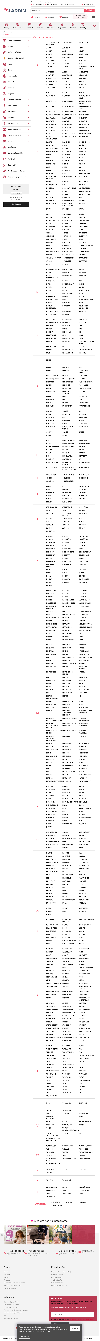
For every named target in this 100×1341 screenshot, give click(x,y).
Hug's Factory (52, 462)
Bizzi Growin (84, 173)
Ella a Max (51, 338)
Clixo (64, 239)
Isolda (49, 502)
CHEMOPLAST (84, 475)
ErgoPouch (51, 347)
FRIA (64, 397)
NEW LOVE (83, 802)
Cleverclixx (67, 236)
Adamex (82, 48)
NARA (48, 793)
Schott (65, 974)
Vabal (49, 1110)
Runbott (82, 944)
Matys (65, 677)
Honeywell (67, 456)
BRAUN (65, 191)
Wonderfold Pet (69, 1158)
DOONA (82, 303)
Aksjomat (50, 60)
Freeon (82, 391)
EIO (80, 332)
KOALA (49, 576)
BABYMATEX (51, 124)
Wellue (65, 1149)
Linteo (65, 621)
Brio (48, 194)
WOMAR (82, 1155)
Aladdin (82, 60)
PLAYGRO (50, 884)
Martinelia (51, 667)
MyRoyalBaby (85, 781)
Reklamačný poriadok (11, 1305)
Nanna (81, 786)
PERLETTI (50, 865)
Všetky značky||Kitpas (52, 1134)
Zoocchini (66, 1193)
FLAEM (49, 385)
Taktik (81, 1046)
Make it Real (84, 654)
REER (48, 934)
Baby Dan (50, 106)
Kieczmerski (84, 555)
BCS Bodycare (52, 148)
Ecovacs (82, 323)
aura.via (82, 85)
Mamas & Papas (85, 657)
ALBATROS (50, 64)
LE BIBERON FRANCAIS (51, 607)
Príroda (50, 900)
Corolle (82, 248)
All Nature (51, 67)
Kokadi (82, 576)
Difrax (49, 287)
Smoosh (65, 998)
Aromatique (51, 81)
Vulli (81, 1133)
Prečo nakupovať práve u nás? (14, 1283)
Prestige (82, 897)
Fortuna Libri (85, 388)
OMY (64, 841)
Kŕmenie (11, 88)
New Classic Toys (70, 802)
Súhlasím (75, 1328)
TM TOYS (49, 1068)
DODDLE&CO (67, 293)
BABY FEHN (50, 112)
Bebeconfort (52, 151)
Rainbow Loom (52, 925)
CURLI (48, 264)
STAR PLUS (83, 1016)
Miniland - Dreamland (84, 719)
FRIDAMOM (50, 400)
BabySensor (84, 131)
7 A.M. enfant (57, 1205)
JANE (64, 510)
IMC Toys (82, 489)
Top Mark (83, 1074)
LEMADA (49, 612)
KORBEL (49, 582)
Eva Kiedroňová (86, 350)
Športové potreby (14, 129)
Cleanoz (50, 236)
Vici (64, 1117)
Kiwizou (82, 570)
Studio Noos (84, 1028)
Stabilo (49, 1016)
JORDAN (49, 525)
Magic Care (84, 651)
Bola (64, 185)
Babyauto (66, 118)
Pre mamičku (13, 123)
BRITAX (65, 194)
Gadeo (65, 411)
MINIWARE (66, 744)
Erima (64, 347)
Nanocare (66, 789)
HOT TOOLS (66, 459)
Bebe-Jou (82, 148)
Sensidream (67, 964)
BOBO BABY (83, 182)
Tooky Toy (83, 1071)
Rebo (64, 928)
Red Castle (51, 931)
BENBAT (82, 155)
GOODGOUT (83, 427)
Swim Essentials (69, 1038)
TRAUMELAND (84, 1080)
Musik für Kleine (69, 772)
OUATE (49, 848)
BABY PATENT (84, 115)
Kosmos (65, 582)
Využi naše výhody (57, 1280)
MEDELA (65, 687)
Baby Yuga (50, 118)
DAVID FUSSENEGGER (52, 277)
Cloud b (49, 242)
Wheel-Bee (83, 1149)
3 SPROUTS (55, 1202)
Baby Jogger (67, 112)
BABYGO (65, 121)
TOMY (64, 1071)
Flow (48, 388)
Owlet (65, 848)
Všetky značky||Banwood (70, 1129)
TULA (48, 1093)
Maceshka (83, 645)
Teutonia (50, 1055)
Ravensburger (85, 925)
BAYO (64, 145)
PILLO (81, 872)
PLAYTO (65, 884)
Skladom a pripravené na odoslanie (17, 178)
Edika (81, 326)
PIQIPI (48, 878)
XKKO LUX (50, 1172)
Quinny (49, 911)
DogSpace (50, 296)
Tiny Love (50, 1065)
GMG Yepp (50, 424)
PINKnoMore (67, 875)
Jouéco (65, 525)
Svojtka (82, 1034)
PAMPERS (66, 856)
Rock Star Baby (69, 940)
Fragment (50, 391)
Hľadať (90, 10)
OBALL (65, 832)
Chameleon (51, 475)
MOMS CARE (83, 753)
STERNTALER (84, 1022)
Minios (49, 744)
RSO (5, 1316)
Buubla (82, 204)
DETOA (65, 281)
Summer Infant (85, 1031)
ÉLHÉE (48, 360)
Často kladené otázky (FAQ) (61, 1272)
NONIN (65, 814)
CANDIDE (66, 217)
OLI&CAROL (83, 838)
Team (81, 1049)
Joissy (49, 522)
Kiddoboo (66, 549)
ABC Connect (68, 43)
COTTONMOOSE (52, 252)
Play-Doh (66, 881)
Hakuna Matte (68, 440)
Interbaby (83, 496)
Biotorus (50, 173)
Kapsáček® (83, 539)
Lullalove (66, 637)
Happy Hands (68, 443)
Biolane (82, 170)
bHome (65, 164)
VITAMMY (82, 1125)
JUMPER (65, 528)
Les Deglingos (68, 615)
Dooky (49, 303)
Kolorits (66, 579)
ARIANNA (82, 78)
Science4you (51, 958)
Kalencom (83, 536)
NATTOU (65, 796)
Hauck (81, 450)
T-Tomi (49, 1046)
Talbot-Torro (52, 1049)
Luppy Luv (83, 640)
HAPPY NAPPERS (52, 447)
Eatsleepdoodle (53, 323)
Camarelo (66, 214)
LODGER (65, 630)
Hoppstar (83, 456)
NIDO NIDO (50, 808)
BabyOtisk (66, 127)
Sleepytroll (51, 986)
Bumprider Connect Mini (68, 205)
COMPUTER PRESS (86, 245)
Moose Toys (67, 762)
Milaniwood (67, 701)
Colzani (82, 242)
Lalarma (82, 594)
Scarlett (83, 955)
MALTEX (49, 657)
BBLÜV (81, 145)
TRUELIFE (50, 1087)
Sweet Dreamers (53, 1038)
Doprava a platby (57, 1275)
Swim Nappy (84, 1038)
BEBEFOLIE (66, 151)
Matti (48, 677)
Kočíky (10, 70)
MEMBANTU (67, 693)
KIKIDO (81, 558)
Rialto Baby (51, 937)
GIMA (64, 417)
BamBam (66, 142)
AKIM (81, 57)
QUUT (48, 914)
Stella (49, 1022)
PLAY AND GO (84, 878)
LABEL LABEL (51, 591)
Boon (48, 191)
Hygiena (11, 94)
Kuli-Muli (83, 582)
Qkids (48, 908)
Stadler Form (68, 1016)
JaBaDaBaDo (51, 507)
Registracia (51, 17)
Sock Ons (50, 1006)
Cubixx (49, 261)
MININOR (82, 736)
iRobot (82, 499)
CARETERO (83, 223)
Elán (81, 335)
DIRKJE (49, 290)
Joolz (81, 522)
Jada (48, 510)
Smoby (49, 998)
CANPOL (82, 217)
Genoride (66, 414)
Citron (65, 233)
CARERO (65, 223)
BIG (80, 167)
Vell (80, 1110)
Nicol (81, 805)
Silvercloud (51, 977)
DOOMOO (66, 303)
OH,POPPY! (50, 835)
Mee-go (49, 690)
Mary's (65, 667)
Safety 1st (67, 949)
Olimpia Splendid (53, 841)
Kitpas (65, 570)
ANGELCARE (83, 72)
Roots (49, 944)
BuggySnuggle (68, 201)
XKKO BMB (83, 1169)
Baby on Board (69, 115)
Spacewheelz (52, 1009)
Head (48, 453)
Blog (32, 2)
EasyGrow (67, 319)
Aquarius (83, 75)
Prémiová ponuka (14, 40)
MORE (48, 765)
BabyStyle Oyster (70, 137)
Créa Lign (83, 255)
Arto (64, 81)
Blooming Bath (69, 176)
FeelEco (65, 370)
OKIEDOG (50, 838)
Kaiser (65, 536)
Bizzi (64, 173)
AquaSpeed (51, 78)
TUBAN (65, 1090)
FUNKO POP (83, 403)
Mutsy (81, 772)
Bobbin (65, 182)
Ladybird (50, 594)
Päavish (49, 853)
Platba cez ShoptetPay (59, 1285)
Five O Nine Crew (86, 382)
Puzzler (82, 903)
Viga (48, 1122)
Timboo (82, 1062)
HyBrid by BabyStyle (67, 463)
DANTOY (65, 272)
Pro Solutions (68, 900)
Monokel (83, 756)
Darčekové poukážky (15, 153)
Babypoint (51, 131)
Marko (82, 664)
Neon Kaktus (68, 799)
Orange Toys (84, 841)
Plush (48, 890)
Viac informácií (45, 1331)
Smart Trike (67, 992)
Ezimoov (82, 353)
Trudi (81, 1083)
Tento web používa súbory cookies (16, 1310)
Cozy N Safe (67, 252)
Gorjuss (50, 432)
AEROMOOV (83, 54)
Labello (65, 591)
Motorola (83, 765)
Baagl (81, 93)
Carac (49, 223)
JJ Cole (49, 519)
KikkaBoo (50, 561)
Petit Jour (66, 865)
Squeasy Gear (68, 1013)
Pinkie (48, 875)
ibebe (64, 486)
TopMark (50, 1077)
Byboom (66, 209)
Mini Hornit (84, 708)
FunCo (65, 403)
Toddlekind (67, 1068)
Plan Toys (66, 878)
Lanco (65, 597)
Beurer (65, 161)
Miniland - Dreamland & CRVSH (52, 725)
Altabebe (50, 72)
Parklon (82, 856)
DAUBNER (82, 272)
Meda (81, 684)
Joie (80, 519)
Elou (81, 338)
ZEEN (64, 1190)
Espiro (49, 350)
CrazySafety (68, 255)
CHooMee (50, 481)
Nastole (66, 793)
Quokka (82, 911)
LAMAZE (49, 597)
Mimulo (65, 708)
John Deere (67, 519)
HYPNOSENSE (84, 467)
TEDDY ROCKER (68, 1052)
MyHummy (66, 781)
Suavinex (50, 1031)
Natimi (81, 793)
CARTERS (50, 230)
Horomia (50, 459)
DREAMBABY (67, 311)
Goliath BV (51, 427)
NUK (80, 821)
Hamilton (83, 440)
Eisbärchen (51, 335)
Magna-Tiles (51, 654)
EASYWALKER (84, 319)
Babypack (83, 127)
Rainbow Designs (86, 920)
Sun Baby (50, 1034)
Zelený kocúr (85, 1190)
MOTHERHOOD (68, 765)
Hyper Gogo (51, 467)
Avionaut (66, 88)
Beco (48, 155)
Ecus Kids (66, 326)
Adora (49, 54)
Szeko (81, 1041)
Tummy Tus (67, 1093)
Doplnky (11, 117)
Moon (64, 759)
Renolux (66, 934)
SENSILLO (82, 964)
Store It (82, 1025)
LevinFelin (83, 615)
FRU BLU (49, 403)
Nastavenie (25, 1336)
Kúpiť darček (16, 204)
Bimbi (48, 170)
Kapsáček (66, 539)
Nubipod (50, 821)
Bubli (81, 197)
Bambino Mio (84, 142)
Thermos (66, 1058)
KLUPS (64, 573)
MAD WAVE (66, 648)
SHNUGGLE (50, 971)
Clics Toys (83, 236)
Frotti (81, 400)
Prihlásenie (37, 17)
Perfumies (83, 862)
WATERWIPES (67, 1146)
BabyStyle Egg (68, 134)
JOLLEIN (65, 522)
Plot (64, 887)
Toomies (66, 1074)
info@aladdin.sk (88, 1251)
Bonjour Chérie (69, 188)
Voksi (48, 1128)
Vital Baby (67, 1125)
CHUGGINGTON (68, 481)
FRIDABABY (83, 397)
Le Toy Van (66, 606)
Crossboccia (68, 258)
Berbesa (50, 158)
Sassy (48, 955)
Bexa (81, 161)
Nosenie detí (12, 106)
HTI (80, 459)
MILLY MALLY (67, 704)
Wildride (50, 1152)
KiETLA (49, 558)
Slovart (66, 986)
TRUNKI (65, 1087)
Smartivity (51, 995)
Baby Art (66, 96)
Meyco (65, 696)
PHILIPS (65, 869)
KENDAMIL (50, 546)
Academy (66, 48)
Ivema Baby (67, 502)
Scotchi (49, 961)
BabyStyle (50, 134)
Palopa (49, 856)
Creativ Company (53, 258)
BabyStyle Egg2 (85, 134)
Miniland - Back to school (85, 712)
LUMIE (48, 640)
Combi (49, 245)
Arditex (65, 78)
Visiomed (50, 1125)
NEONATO (82, 799)
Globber (66, 420)
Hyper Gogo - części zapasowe (70, 468)
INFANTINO (50, 492)
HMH (48, 456)
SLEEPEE (65, 983)
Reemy (81, 931)
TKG (80, 1065)
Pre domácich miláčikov (17, 171)
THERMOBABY (51, 1058)
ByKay (81, 209)
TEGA (81, 1052)
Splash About (85, 1009)
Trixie (64, 1083)
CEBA (81, 230)
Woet (64, 1155)
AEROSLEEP (51, 57)
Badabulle (83, 137)
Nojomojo (50, 814)
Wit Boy (65, 1152)
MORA (81, 762)
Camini (81, 214)
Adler (81, 51)
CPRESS (49, 255)
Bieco (64, 167)
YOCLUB (49, 1180)
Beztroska (51, 164)
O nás (37, 2)
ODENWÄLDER (84, 832)
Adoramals (67, 54)
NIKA (64, 808)
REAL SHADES (51, 928)
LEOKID (49, 615)
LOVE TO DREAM (85, 630)
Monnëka (66, 756)
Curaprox (83, 261)
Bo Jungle (83, 176)
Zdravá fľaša (85, 1187)
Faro (48, 370)
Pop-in (65, 894)
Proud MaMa (84, 900)
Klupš (81, 573)
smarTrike (83, 995)
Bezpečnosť (12, 111)
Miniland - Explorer (83, 724)
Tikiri (64, 1062)
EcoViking (50, 326)
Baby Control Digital (85, 102)
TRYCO (49, 1090)
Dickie (81, 284)
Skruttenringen (53, 983)
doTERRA (66, 306)
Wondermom (84, 1158)
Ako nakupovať (56, 1277)
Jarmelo (50, 513)
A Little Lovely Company (52, 44)
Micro (49, 701)
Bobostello (51, 185)
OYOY (81, 848)
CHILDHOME (83, 478)
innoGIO (49, 496)
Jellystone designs (67, 514)
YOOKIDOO (66, 1180)
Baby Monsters (53, 115)
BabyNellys (84, 124)
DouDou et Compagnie (83, 307)
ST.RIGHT (82, 1013)
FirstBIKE (50, 382)
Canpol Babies (52, 220)
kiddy (81, 549)
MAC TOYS (66, 645)
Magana (50, 651)
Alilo (81, 64)
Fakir (48, 367)
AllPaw (65, 67)
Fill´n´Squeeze (52, 379)
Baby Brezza (67, 101)
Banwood (50, 145)
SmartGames (84, 992)
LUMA (81, 637)
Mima (81, 704)
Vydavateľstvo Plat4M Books (53, 1140)
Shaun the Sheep (86, 968)
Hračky (10, 46)
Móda (10, 141)
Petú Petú (50, 869)
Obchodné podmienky (11, 1302)
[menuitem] (6, 26)
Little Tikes (67, 627)
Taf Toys (66, 1046)
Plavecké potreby (14, 135)
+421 (15, 1251)
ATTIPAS (49, 85)
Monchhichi (51, 756)
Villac (65, 1122)
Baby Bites (50, 101)
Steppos (66, 1022)
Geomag (82, 414)
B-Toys (49, 93)
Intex (48, 499)
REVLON (82, 934)
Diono (81, 287)
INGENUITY (66, 492)
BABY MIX (82, 112)
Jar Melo (82, 510)
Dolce (81, 296)
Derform (82, 276)
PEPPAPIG (66, 862)
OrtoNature (67, 845)
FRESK (48, 397)
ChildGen (66, 478)
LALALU (65, 594)
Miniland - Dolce (69, 718)
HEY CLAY (66, 453)
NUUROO (82, 824)
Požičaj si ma (12, 159)
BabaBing (50, 96)
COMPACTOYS (67, 245)
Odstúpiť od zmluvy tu (11, 1307)
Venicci (65, 1113)
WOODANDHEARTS (54, 1164)
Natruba (50, 796)
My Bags (49, 778)
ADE (64, 51)
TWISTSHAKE (51, 1096)
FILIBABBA (83, 376)
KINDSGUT (83, 564)
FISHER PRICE (67, 382)
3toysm (69, 1202)
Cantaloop (67, 220)
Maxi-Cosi (50, 680)
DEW (81, 281)
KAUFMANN (50, 543)
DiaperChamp (68, 284)
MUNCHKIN (83, 769)
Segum (81, 961)
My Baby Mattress (86, 775)
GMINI (64, 424)
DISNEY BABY (84, 290)
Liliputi (65, 618)
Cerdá (49, 233)
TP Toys (65, 1080)
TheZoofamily (85, 1058)
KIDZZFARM (66, 555)
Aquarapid (67, 75)
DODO (81, 293)
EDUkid (49, 329)
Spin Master (67, 1009)
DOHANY (65, 296)
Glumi (81, 420)
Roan (81, 937)
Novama (66, 818)
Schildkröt (84, 971)
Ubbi (48, 1103)
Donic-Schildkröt (86, 300)
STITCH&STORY (52, 1025)
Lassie (49, 600)
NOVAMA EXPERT (85, 818)
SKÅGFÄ (65, 980)
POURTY (49, 897)
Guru (48, 435)
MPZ (48, 769)
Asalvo (82, 81)
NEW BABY (50, 802)
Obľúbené (65, 17)
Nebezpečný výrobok (11, 1318)
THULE (48, 1062)
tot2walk (66, 1077)
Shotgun (66, 971)
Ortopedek (83, 845)
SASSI (81, 952)
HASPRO (65, 450)
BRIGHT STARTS (85, 191)
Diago (49, 284)
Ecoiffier (66, 323)
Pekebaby (66, 859)
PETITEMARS (84, 865)
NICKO (64, 805)
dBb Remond (67, 276)
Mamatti (66, 660)
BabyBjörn (83, 118)
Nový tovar (12, 147)
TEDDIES (49, 1052)
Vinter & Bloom (85, 1122)
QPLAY (65, 908)
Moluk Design (52, 750)
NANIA (65, 786)
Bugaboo (50, 201)
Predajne (43, 2)
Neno (48, 799)
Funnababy (67, 406)
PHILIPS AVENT (84, 869)
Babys (65, 131)
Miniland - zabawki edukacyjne (51, 738)
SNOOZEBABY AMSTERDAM (84, 999)
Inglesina (83, 492)
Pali (80, 853)
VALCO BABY (67, 1110)
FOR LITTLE (66, 388)
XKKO (64, 1169)
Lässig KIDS (51, 603)
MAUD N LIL (83, 677)
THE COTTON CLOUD (87, 1055)
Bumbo (82, 201)
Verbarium (83, 1113)
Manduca (50, 664)
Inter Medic (67, 496)
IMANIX (65, 489)
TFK (63, 1055)
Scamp (65, 955)
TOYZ (48, 1080)
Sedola (65, 961)
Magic (65, 651)
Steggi (81, 1019)
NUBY (64, 821)
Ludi (80, 633)
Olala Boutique (69, 838)
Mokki (65, 747)
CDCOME (65, 230)
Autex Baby (51, 88)
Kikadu (65, 558)
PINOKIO (82, 875)
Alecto (65, 64)
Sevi (64, 968)
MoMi (48, 753)
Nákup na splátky (57, 1283)
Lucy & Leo (67, 633)
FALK (81, 367)
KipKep (49, 570)
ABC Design (83, 43)
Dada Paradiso (53, 269)
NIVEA (81, 811)
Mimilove (50, 708)
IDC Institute (84, 486)
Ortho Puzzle (52, 845)
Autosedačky (13, 76)
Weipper (50, 1149)
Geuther (50, 417)
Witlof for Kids (85, 1152)
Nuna (48, 824)
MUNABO (66, 769)
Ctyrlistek (83, 258)
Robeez (49, 940)
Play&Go (82, 881)
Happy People (68, 447)
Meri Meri (83, 693)
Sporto (49, 1013)
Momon (65, 753)
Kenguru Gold (68, 546)
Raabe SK (50, 920)
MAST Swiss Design (84, 668)
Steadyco (66, 1019)
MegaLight (67, 690)
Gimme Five (83, 417)
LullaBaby (51, 637)
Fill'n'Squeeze (68, 379)
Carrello (66, 227)
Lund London (68, 640)
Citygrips (83, 233)
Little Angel (67, 624)
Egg (80, 329)
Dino (64, 287)
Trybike (82, 1087)
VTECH (65, 1133)
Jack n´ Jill (83, 507)
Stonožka (66, 1025)
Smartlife (66, 995)
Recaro (82, 928)
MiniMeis (66, 736)
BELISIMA (66, 155)
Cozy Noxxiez (84, 252)
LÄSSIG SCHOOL (68, 603)
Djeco (48, 293)
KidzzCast (50, 555)
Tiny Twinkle (68, 1065)
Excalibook (67, 353)
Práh (64, 897)
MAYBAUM (66, 680)
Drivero (66, 314)
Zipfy (48, 1193)
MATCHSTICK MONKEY (67, 673)
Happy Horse (84, 443)
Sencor (49, 964)
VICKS (81, 1117)
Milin (81, 701)
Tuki (80, 1090)
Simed (81, 977)
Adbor (49, 51)
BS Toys (49, 197)
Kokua (49, 579)
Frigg (64, 400)
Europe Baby (68, 350)
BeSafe (82, 158)
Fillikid (82, 379)
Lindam (49, 621)
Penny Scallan (52, 862)
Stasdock (50, 1019)
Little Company (85, 624)
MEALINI (82, 680)
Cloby (81, 239)
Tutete (82, 1093)
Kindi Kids (66, 564)
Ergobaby (66, 341)
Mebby (49, 684)
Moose (49, 762)
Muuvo (65, 775)
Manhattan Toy (69, 664)
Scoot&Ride (84, 958)
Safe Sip (49, 949)
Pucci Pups (51, 903)
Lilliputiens (84, 618)
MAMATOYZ (50, 660)
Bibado (82, 164)
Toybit (81, 1077)
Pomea (81, 890)
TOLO (81, 1068)
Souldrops (67, 1006)
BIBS (48, 167)
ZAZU (64, 1187)
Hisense (82, 453)
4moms (83, 1202)
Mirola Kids (84, 744)
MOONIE (82, 759)
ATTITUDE (66, 85)
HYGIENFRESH (84, 462)
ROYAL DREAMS (68, 944)
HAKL (48, 440)
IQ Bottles (67, 499)
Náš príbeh (7, 1275)
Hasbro (49, 450)
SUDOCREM (66, 1031)
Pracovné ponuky (10, 1288)
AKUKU (65, 60)
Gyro (64, 435)
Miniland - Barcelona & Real (54, 719)
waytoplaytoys (85, 1146)
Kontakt (49, 2)
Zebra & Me (51, 1190)
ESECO (81, 347)
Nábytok (11, 82)
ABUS (48, 48)
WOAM (49, 1155)
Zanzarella (51, 1187)
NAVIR (81, 796)
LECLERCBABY (84, 606)
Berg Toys (66, 158)
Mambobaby (84, 660)
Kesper (82, 546)
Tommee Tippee (52, 1071)
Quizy (64, 911)
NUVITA (49, 827)
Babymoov (67, 124)
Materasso (51, 672)
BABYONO (50, 127)
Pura (64, 903)
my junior (66, 778)
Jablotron (67, 507)
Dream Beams (52, 311)
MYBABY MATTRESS (54, 781)
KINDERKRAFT (84, 561)
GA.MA (49, 411)
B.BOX (64, 93)
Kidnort (50, 552)
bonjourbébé (84, 188)
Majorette (67, 654)
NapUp (81, 789)
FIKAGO (65, 376)
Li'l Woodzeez (52, 618)
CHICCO (49, 478)
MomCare (83, 750)
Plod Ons (50, 887)
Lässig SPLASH (85, 603)
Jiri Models (83, 513)
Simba (64, 977)
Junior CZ (50, 531)
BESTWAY (50, 161)
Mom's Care (67, 750)
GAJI (80, 411)
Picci (64, 872)
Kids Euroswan (85, 552)
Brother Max (84, 194)
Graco (65, 432)
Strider (65, 1028)
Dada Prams (67, 269)
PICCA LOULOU (52, 872)
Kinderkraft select (51, 565)
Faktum (65, 367)
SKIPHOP (82, 980)
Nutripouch (67, 824)
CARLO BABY (51, 227)
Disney (65, 290)
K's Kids (49, 536)
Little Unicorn (85, 627)
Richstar (66, 937)
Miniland (50, 711)
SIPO (48, 980)
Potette (82, 894)
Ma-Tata (49, 645)
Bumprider (51, 204)
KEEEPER (65, 543)
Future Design (85, 406)
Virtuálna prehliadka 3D (12, 1285)
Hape (48, 443)
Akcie (10, 64)
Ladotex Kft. (84, 591)
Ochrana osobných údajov (13, 1313)
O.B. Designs (51, 832)
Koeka (65, 576)
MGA (80, 696)
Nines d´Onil (51, 811)
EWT (48, 353)
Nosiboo (50, 818)
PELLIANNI (83, 859)
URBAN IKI (83, 1103)
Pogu (64, 890)
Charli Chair (68, 475)
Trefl (48, 1083)
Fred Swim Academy (66, 392)
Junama (82, 528)
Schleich (50, 974)
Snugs (65, 1003)
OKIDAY (82, 835)
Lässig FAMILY (84, 600)
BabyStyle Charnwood (51, 138)
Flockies (66, 385)
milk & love (51, 704)
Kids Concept (68, 552)
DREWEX (82, 311)
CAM (48, 214)
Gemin (48, 414)
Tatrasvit (66, 1049)
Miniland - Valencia (83, 732)
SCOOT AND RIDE (69, 958)
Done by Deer (52, 300)
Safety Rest (84, 949)
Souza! (82, 1006)
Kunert (49, 585)
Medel (49, 687)
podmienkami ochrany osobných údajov (81, 1319)
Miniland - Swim (69, 731)
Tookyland (51, 1074)
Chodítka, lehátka (14, 100)
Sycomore (66, 1041)
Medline (82, 687)
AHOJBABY (66, 57)
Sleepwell (83, 983)
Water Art (51, 1146)
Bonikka (50, 188)
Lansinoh (83, 597)
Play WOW (50, 881)
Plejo (81, 884)
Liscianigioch (52, 624)
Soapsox (82, 1003)
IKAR (48, 489)
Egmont (49, 332)
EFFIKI (64, 329)
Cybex (65, 264)
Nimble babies (85, 808)
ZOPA (81, 1193)
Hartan (82, 447)
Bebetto (82, 151)
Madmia (82, 648)
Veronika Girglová (50, 1118)
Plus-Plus (83, 887)
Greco (81, 432)
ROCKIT (82, 940)
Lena (64, 612)
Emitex (49, 341)
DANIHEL (82, 269)
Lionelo (82, 621)
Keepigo (82, 543)
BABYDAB (50, 121)
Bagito (49, 142)
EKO (64, 335)
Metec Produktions (52, 697)
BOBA (48, 182)
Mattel (82, 672)
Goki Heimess (84, 424)
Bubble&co (67, 197)
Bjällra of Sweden (51, 177)
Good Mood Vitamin (67, 428)
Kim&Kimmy (67, 561)
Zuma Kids (50, 1197)
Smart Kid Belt (52, 992)
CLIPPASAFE (51, 239)
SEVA (48, 968)
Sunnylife (66, 1034)
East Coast (51, 319)
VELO (48, 1113)
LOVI (48, 633)
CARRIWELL (83, 227)
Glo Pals (50, 420)
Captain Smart (85, 220)
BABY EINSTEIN (68, 106)
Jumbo (49, 528)
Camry (49, 217)
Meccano (66, 684)
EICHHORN (66, 332)
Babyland (83, 121)
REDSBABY (66, 931)
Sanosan (50, 952)
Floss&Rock (84, 385)
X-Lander (50, 1169)
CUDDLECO (66, 261)
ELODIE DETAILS (68, 338)
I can (48, 486)
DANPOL (49, 272)
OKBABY (65, 835)
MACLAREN (50, 648)
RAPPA (65, 925)
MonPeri (50, 759)
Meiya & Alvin (84, 690)
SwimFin (49, 1041)
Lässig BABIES (68, 600)
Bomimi (82, 185)
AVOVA (81, 88)
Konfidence (84, 579)
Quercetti (83, 908)
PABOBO (65, 853)
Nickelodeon (52, 805)
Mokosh (82, 747)
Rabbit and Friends (67, 921)
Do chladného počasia (16, 58)
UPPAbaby (66, 1103)
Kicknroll (50, 549)
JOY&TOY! (82, 525)
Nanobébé (50, 789)
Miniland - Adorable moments (66, 713)
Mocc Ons (50, 747)
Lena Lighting (85, 612)
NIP (63, 811)
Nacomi (49, 786)
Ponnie (49, 894)
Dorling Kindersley (51, 307)
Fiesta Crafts (52, 376)
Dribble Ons (51, 314)
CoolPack (66, 248)
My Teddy (83, 778)
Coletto (66, 242)
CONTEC (49, 248)
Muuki (49, 775)
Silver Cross (84, 974)
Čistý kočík (12, 165)
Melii (48, 693)
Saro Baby (67, 952)
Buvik (48, 209)
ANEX (64, 72)
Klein (48, 573)
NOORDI (82, 814)
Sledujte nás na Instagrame (51, 1221)
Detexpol (50, 281)
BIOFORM (66, 170)
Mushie (49, 772)
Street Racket (52, 1028)
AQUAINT (50, 75)
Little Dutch (51, 627)
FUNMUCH (50, 406)
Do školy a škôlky (14, 52)
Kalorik (49, 539)
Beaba (65, 148)
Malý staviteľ (68, 657)
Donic (65, 300)
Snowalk (50, 1003)
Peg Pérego (51, 859)
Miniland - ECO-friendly (69, 724)
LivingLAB (50, 630)
